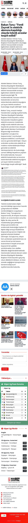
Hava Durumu (7, 494)
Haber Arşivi (6, 503)
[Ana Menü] (25, 3)
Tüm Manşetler (7, 499)
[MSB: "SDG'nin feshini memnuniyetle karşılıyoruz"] (7, 320)
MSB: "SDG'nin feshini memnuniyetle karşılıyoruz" (5, 326)
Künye (15, 507)
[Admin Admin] (5, 287)
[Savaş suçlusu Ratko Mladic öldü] (7, 301)
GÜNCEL (10, 22)
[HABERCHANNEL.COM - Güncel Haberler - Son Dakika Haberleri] (7, 3)
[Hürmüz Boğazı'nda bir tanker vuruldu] (21, 320)
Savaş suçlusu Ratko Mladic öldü (6, 306)
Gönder (4, 369)
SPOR (17, 8)
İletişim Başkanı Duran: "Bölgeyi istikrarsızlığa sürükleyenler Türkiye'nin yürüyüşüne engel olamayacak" (20, 310)
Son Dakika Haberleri (9, 501)
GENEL (3, 8)
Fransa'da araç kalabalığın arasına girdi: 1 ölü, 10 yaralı (7, 341)
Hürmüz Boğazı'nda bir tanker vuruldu (20, 325)
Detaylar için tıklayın (14, 423)
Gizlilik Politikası (7, 507)
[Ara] (23, 3)
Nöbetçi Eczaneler (8, 493)
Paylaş (5, 73)
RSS (4, 515)
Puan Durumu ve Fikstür (9, 498)
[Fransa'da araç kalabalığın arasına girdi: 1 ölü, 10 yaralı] (7, 335)
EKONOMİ (10, 8)
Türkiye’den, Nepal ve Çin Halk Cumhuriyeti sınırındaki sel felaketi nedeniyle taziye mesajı (20, 343)
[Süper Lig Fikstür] (26, 428)
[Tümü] (26, 378)
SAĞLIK (22, 8)
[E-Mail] (11, 289)
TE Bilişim (18, 521)
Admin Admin (14, 286)
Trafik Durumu (7, 496)
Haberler (3, 22)
